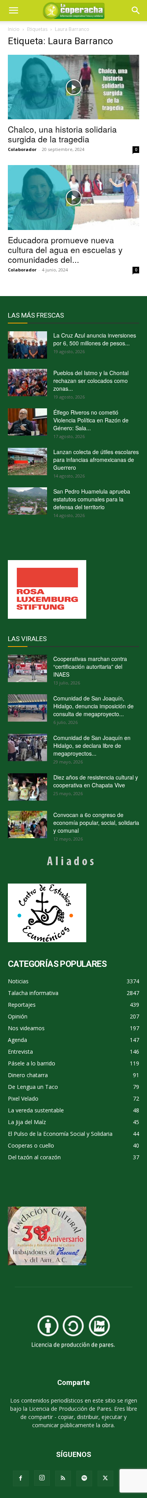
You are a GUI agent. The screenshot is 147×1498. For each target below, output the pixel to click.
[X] (105, 1478)
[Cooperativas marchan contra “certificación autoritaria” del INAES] (27, 668)
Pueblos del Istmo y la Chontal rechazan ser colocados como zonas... (91, 380)
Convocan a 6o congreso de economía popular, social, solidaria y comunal (96, 822)
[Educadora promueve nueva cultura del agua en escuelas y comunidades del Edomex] (73, 197)
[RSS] (63, 1478)
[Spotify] (84, 1478)
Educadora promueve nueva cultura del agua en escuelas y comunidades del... (65, 249)
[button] (136, 10)
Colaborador (22, 149)
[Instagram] (42, 1478)
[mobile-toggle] (13, 10)
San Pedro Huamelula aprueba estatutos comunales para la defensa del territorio (91, 499)
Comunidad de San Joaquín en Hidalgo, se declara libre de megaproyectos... (92, 745)
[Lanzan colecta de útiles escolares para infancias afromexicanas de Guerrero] (27, 461)
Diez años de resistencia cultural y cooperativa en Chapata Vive (95, 781)
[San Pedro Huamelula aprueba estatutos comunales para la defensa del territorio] (27, 501)
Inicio (14, 29)
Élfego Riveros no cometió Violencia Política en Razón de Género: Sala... (91, 420)
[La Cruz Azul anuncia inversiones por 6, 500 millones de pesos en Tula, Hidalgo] (27, 345)
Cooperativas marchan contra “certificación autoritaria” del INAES (90, 666)
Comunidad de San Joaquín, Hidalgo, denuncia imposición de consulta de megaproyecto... (93, 706)
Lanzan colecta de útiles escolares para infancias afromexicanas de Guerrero (96, 459)
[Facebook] (21, 1478)
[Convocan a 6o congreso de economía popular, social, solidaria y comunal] (27, 824)
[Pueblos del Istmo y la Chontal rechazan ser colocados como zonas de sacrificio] (27, 382)
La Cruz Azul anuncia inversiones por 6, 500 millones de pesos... (94, 339)
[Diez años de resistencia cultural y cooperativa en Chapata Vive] (27, 787)
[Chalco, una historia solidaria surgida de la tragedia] (73, 87)
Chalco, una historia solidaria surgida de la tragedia (62, 134)
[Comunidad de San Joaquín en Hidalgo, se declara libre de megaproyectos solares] (27, 747)
